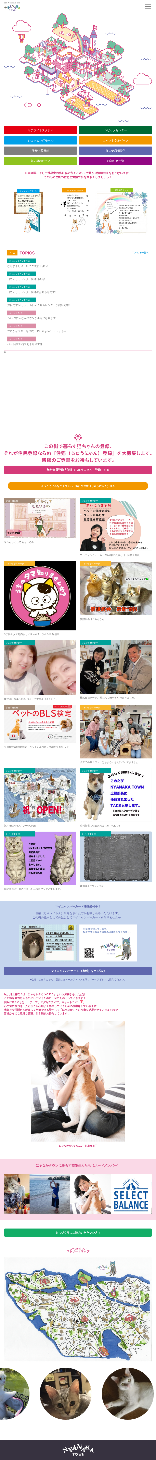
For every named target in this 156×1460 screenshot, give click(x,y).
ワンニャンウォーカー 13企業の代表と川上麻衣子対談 (110, 555)
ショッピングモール (40, 140)
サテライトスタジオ (40, 130)
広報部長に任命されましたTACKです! (100, 825)
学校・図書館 (40, 150)
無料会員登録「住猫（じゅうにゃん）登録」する (78, 469)
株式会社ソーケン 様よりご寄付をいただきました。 (108, 697)
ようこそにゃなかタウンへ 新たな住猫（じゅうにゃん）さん (78, 486)
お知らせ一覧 (115, 160)
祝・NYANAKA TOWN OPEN (20, 825)
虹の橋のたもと (41, 160)
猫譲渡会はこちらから (92, 619)
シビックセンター (115, 130)
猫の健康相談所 (116, 150)
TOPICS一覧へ (140, 252)
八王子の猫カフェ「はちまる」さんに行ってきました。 (110, 762)
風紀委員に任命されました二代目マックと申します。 (33, 888)
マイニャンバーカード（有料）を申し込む (78, 970)
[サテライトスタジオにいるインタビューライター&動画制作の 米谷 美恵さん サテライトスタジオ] (70, 1194)
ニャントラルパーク (115, 140)
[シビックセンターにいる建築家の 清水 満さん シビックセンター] (29, 1194)
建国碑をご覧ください (92, 886)
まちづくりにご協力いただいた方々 (78, 1232)
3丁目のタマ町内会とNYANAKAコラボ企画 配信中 (31, 634)
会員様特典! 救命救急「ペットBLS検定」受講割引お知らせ (36, 746)
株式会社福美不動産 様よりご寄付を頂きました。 (31, 699)
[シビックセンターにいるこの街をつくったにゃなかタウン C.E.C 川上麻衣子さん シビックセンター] (111, 1194)
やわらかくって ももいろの (19, 542)
